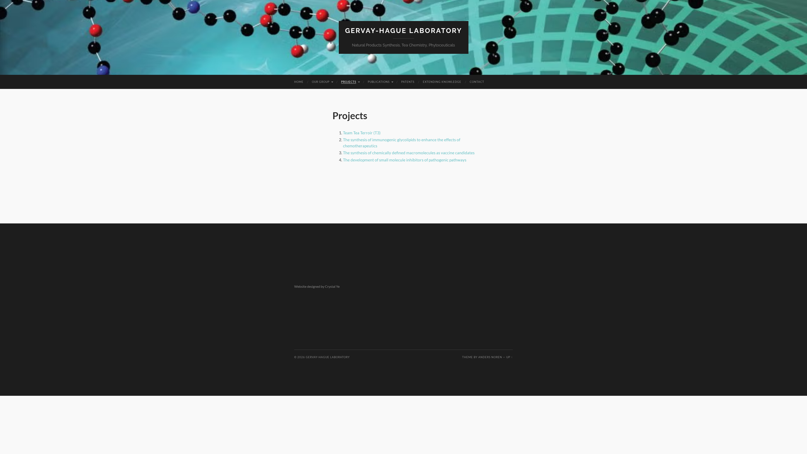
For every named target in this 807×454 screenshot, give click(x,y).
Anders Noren (490, 357)
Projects (348, 81)
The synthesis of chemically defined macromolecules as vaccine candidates (409, 152)
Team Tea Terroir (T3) (362, 132)
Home (298, 81)
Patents (407, 81)
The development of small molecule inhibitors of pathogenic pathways (404, 159)
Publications (379, 81)
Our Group (321, 81)
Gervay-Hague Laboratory (403, 30)
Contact (477, 81)
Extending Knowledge (442, 81)
